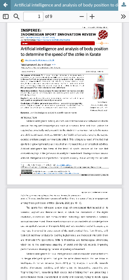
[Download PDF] (123, 5)
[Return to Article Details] (5, 5)
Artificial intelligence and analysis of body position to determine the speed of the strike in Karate (71, 5)
